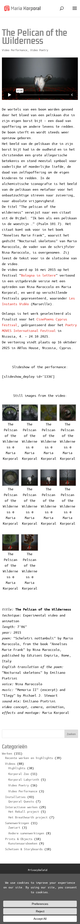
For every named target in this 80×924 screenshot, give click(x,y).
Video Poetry (39, 50)
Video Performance (14, 50)
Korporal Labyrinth (23, 779)
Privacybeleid (37, 869)
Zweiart (14, 827)
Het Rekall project (23, 811)
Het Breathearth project (28, 817)
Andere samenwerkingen (26, 833)
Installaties (15, 797)
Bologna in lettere (38, 275)
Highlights (16, 768)
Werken (7, 753)
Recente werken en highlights (29, 758)
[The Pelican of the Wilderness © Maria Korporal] (10, 412)
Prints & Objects (18, 839)
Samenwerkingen (17, 823)
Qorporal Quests (21, 801)
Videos (10, 763)
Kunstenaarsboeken (22, 843)
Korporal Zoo (18, 774)
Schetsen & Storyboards (24, 849)
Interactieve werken (21, 807)
